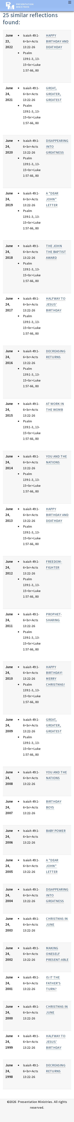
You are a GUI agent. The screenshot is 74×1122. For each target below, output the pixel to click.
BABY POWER (56, 831)
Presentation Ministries (25, 5)
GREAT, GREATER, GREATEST (54, 94)
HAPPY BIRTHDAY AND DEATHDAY (57, 41)
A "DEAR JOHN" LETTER (52, 199)
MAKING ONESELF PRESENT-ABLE (57, 954)
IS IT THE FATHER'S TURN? (53, 983)
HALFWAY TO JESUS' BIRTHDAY (55, 304)
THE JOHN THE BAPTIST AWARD (56, 251)
